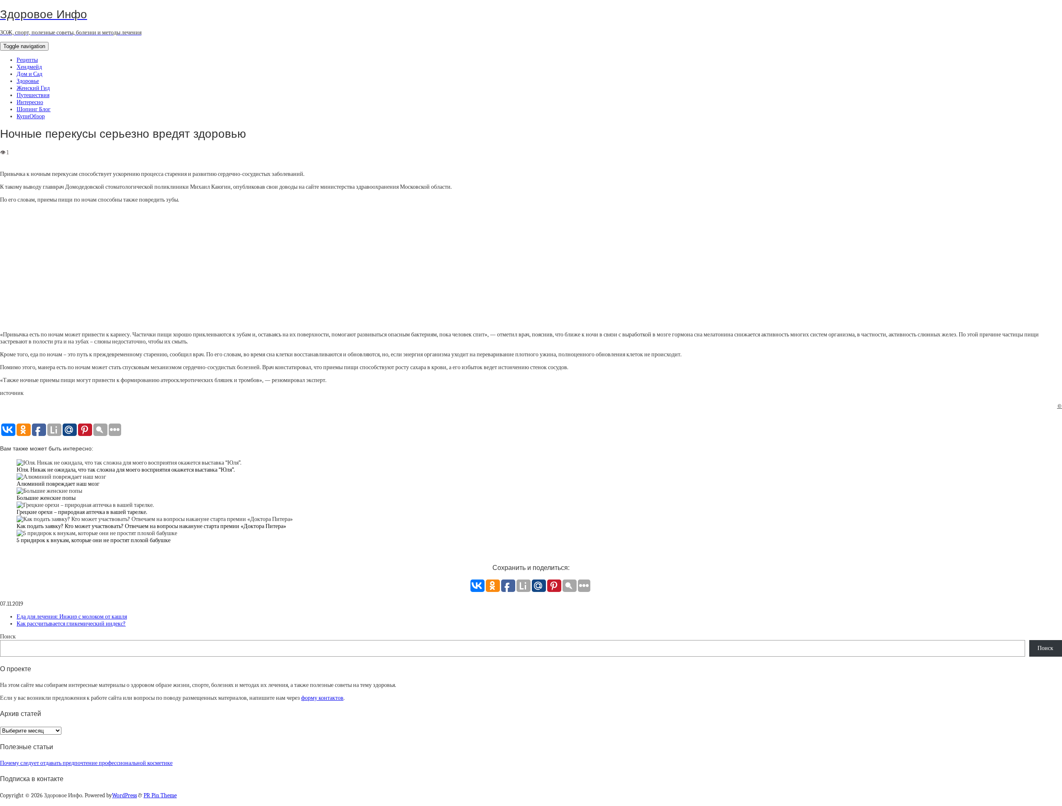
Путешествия (33, 95)
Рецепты (27, 59)
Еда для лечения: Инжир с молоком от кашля (72, 616)
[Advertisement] (531, 267)
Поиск (8, 636)
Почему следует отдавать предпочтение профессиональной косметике (86, 763)
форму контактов (322, 697)
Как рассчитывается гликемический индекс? (71, 623)
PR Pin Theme (160, 795)
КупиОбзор (31, 116)
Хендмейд (29, 67)
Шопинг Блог (34, 109)
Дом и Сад (29, 74)
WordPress (124, 795)
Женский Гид (33, 88)
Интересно (30, 102)
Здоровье (28, 81)
